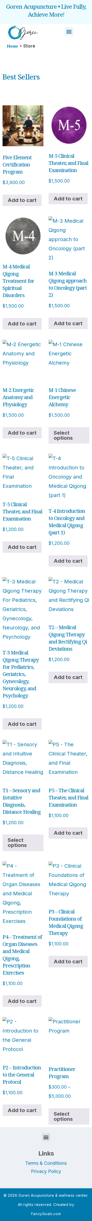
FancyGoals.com (46, 1214)
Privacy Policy (46, 1171)
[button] (69, 31)
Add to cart (22, 200)
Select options (63, 435)
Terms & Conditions (46, 1163)
